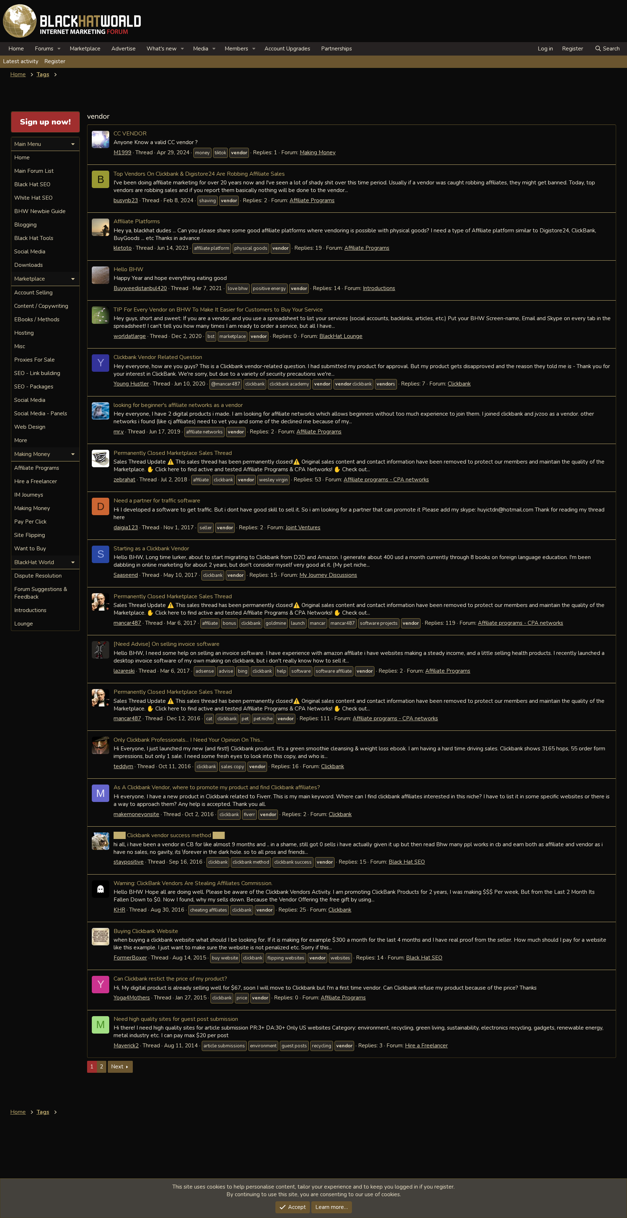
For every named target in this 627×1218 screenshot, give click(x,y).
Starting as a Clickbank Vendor (151, 548)
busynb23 (126, 200)
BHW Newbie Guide (40, 211)
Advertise (123, 48)
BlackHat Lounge (340, 336)
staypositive (129, 861)
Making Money (318, 152)
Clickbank (459, 383)
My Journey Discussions (328, 575)
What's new (162, 48)
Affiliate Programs (312, 200)
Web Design (29, 427)
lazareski (124, 671)
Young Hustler (131, 383)
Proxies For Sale (34, 359)
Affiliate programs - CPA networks (386, 479)
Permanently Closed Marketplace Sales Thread (173, 453)
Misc (19, 346)
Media (200, 48)
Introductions (379, 288)
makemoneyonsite (136, 814)
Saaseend (126, 575)
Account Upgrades (287, 48)
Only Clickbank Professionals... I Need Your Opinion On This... (188, 740)
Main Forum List (34, 171)
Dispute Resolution (38, 575)
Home (16, 48)
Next (117, 1066)
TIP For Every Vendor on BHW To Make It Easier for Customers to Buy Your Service (218, 309)
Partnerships (336, 48)
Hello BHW (128, 269)
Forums (44, 48)
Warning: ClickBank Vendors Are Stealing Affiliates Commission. (193, 883)
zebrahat (124, 479)
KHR (119, 909)
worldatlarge (130, 336)
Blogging (25, 224)
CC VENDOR (130, 133)
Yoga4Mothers (132, 997)
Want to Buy (30, 548)
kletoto (123, 248)
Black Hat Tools (33, 238)
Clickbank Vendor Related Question (158, 357)
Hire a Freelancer (426, 1045)
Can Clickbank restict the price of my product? (170, 978)
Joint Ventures (303, 527)
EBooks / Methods (37, 319)
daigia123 (126, 527)
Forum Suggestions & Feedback (40, 593)
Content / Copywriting (41, 306)
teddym (123, 766)
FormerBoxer (130, 957)
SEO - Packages (33, 386)
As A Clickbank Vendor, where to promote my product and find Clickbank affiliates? (217, 787)
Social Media (29, 251)
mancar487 (127, 623)
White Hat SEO (33, 197)
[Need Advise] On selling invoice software (167, 644)
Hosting (24, 333)
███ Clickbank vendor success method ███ (169, 835)
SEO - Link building (37, 373)
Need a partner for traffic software (157, 500)
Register (54, 61)
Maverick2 (126, 1045)
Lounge (23, 623)
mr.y (119, 431)
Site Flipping (29, 535)
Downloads (28, 265)
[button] (59, 49)
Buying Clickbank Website (146, 931)
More (20, 440)
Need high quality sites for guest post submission (176, 1019)
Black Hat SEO (407, 861)
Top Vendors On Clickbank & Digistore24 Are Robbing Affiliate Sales (199, 174)
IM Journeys (28, 494)
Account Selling (33, 292)
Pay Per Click (30, 521)
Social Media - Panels (40, 413)
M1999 (122, 152)
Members (236, 48)
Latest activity (20, 61)
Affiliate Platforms (137, 221)
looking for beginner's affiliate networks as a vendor (178, 405)
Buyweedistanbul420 (140, 288)
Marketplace (85, 48)
